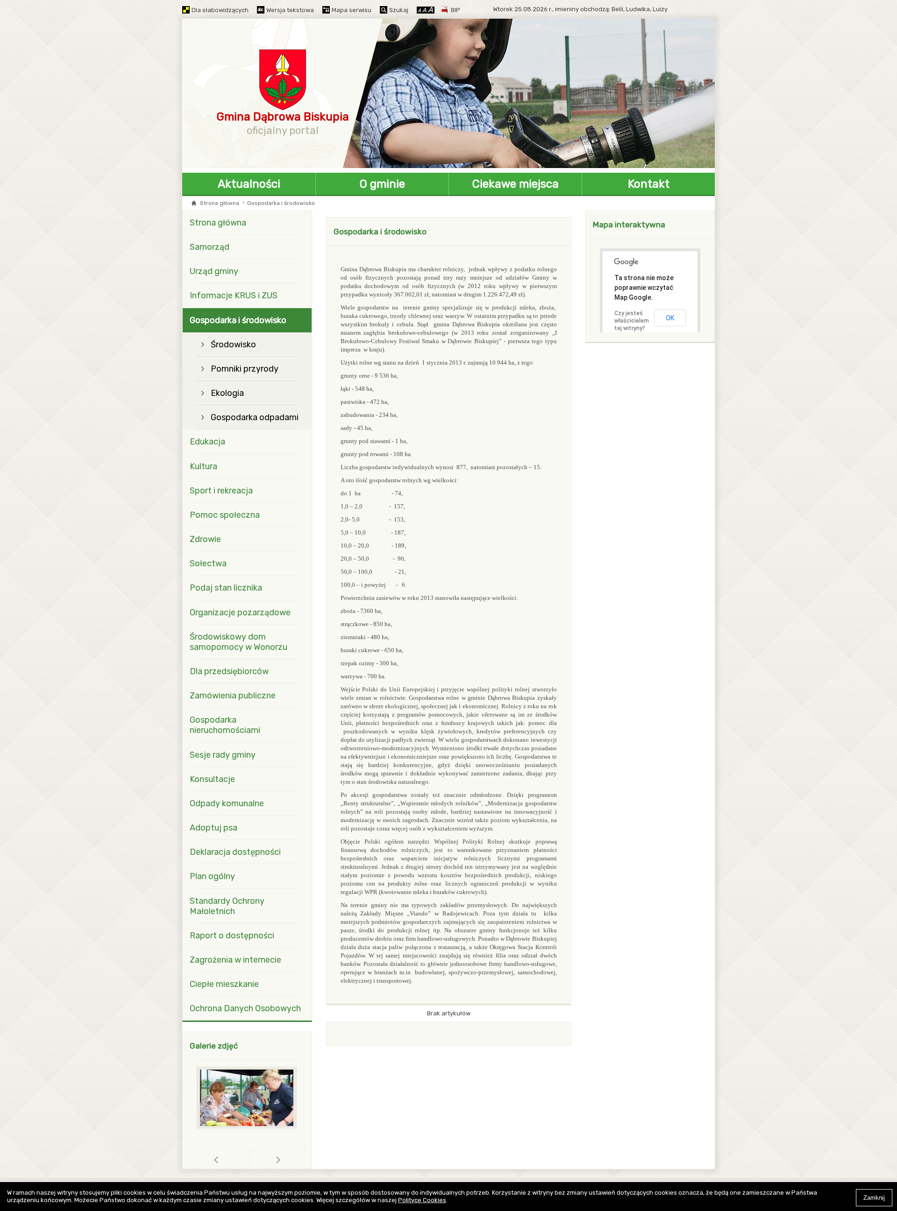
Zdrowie (205, 539)
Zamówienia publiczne (233, 695)
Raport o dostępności (232, 935)
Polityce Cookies (422, 1200)
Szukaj (398, 10)
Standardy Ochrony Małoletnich (227, 906)
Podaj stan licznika (226, 588)
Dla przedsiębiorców (229, 671)
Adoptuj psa (213, 828)
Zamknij (874, 1197)
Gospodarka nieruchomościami (225, 725)
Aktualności (249, 183)
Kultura (203, 466)
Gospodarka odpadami (255, 417)
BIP (455, 10)
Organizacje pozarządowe (240, 612)
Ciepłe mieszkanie (224, 984)
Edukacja (207, 442)
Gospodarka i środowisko (238, 320)
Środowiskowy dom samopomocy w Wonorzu (238, 642)
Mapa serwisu (351, 10)
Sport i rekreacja (221, 491)
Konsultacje (212, 779)
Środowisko (233, 344)
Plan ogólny (212, 876)
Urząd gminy (214, 271)
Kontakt (648, 183)
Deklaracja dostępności (235, 852)
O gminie (382, 183)
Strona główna (219, 203)
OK (670, 318)
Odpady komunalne (227, 803)
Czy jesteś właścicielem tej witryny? (631, 320)
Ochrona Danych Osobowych (245, 1008)
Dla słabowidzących (220, 10)
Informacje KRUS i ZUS (234, 295)
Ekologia (227, 393)
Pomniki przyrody (244, 369)
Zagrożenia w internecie (235, 960)
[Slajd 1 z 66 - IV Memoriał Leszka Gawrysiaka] (247, 1098)
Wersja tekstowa (290, 10)
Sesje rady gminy (223, 755)
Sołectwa (208, 563)
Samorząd (209, 247)
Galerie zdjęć (214, 1045)
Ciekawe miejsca (515, 183)
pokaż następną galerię (278, 1159)
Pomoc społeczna (225, 515)
